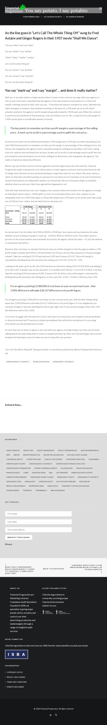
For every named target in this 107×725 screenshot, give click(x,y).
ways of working (58, 490)
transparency (41, 490)
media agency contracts (63, 362)
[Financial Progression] (15, 8)
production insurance (15, 486)
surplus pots (52, 486)
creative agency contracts (17, 362)
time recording (12, 490)
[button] (100, 8)
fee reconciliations (41, 362)
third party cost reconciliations (75, 486)
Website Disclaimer (15, 687)
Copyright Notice (15, 672)
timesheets (27, 490)
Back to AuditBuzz (53, 569)
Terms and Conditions (17, 682)
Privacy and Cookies (16, 677)
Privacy (8, 544)
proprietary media (36, 486)
